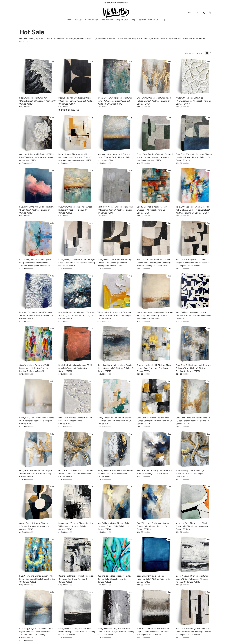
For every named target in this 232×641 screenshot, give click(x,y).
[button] (199, 53)
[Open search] (198, 13)
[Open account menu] (204, 13)
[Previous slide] (23, 77)
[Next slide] (52, 77)
